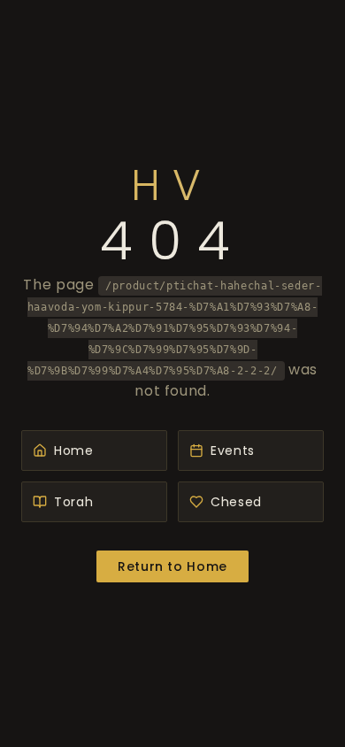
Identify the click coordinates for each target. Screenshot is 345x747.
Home (74, 450)
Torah (73, 502)
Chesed (236, 502)
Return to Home (172, 566)
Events (233, 450)
